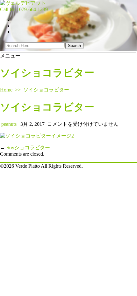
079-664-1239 (33, 9)
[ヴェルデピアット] (23, 3)
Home (6, 89)
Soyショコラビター (28, 147)
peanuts (9, 124)
